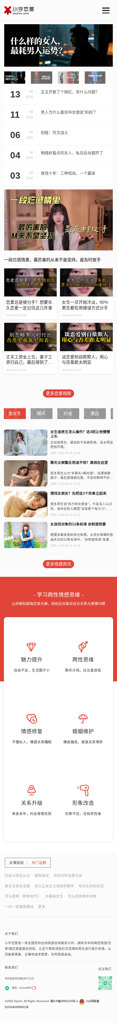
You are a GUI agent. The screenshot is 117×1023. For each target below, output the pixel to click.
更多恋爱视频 (58, 393)
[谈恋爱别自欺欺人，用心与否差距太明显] (86, 325)
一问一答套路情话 (19, 907)
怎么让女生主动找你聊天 (54, 886)
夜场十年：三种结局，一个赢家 (68, 173)
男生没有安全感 (17, 886)
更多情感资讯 (58, 564)
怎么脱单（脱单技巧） (23, 896)
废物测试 (41, 875)
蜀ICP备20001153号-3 (64, 1001)
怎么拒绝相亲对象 (82, 896)
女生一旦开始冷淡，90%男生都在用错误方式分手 (85, 305)
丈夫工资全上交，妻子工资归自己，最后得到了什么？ (29, 360)
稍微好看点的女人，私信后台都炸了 (72, 153)
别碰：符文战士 (54, 132)
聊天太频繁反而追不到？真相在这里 (79, 462)
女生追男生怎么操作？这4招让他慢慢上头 (80, 434)
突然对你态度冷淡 (67, 875)
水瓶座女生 (54, 896)
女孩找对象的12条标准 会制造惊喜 (78, 524)
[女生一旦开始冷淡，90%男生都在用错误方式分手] (86, 270)
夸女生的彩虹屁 (91, 886)
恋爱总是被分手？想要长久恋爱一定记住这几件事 (29, 305)
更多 (41, 907)
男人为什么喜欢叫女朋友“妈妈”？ (69, 112)
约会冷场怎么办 (17, 875)
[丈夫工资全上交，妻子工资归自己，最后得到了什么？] (30, 325)
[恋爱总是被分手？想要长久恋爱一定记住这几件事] (30, 270)
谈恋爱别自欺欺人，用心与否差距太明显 (85, 359)
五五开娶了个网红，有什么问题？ (70, 92)
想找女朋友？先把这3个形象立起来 (78, 493)
